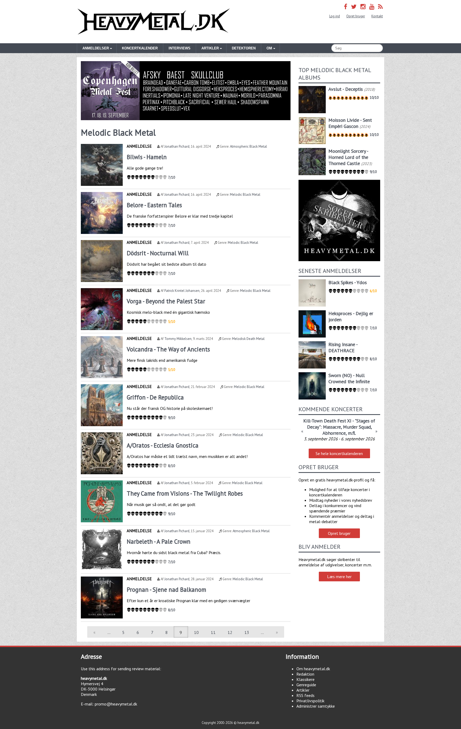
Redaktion (305, 674)
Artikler (302, 690)
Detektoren (244, 48)
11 (213, 632)
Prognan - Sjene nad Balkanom (166, 589)
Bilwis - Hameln (147, 157)
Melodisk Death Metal (248, 338)
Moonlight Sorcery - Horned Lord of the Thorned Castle (348, 157)
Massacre (332, 427)
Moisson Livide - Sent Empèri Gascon (350, 123)
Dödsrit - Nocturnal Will (158, 253)
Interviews (179, 48)
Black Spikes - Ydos (347, 282)
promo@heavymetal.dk (116, 704)
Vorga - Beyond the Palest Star (166, 301)
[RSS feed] (380, 6)
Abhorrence (334, 433)
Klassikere (305, 679)
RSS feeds (305, 695)
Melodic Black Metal (245, 194)
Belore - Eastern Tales (154, 205)
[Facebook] (345, 6)
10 (196, 632)
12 (230, 632)
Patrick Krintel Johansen (182, 290)
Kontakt (377, 16)
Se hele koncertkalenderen (339, 453)
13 (246, 632)
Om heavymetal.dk (313, 668)
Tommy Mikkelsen (178, 338)
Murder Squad (357, 427)
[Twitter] (354, 6)
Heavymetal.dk (153, 21)
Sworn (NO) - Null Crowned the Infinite (349, 378)
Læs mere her (339, 576)
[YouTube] (371, 6)
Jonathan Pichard (176, 146)
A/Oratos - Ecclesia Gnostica (162, 445)
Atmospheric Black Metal (248, 146)
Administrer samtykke (315, 706)
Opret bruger (355, 16)
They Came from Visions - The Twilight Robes (185, 493)
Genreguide (306, 684)
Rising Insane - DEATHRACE (342, 347)
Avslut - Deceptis (345, 89)
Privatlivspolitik (310, 700)
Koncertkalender (140, 48)
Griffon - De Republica (155, 397)
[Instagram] (362, 6)
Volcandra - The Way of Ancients (168, 349)
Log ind (334, 16)
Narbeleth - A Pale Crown (158, 541)
